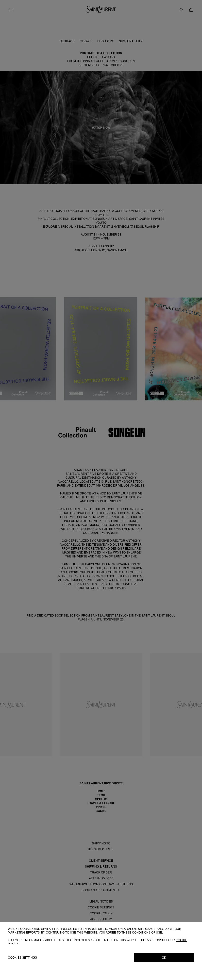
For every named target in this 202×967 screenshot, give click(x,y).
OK (164, 957)
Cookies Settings (22, 957)
